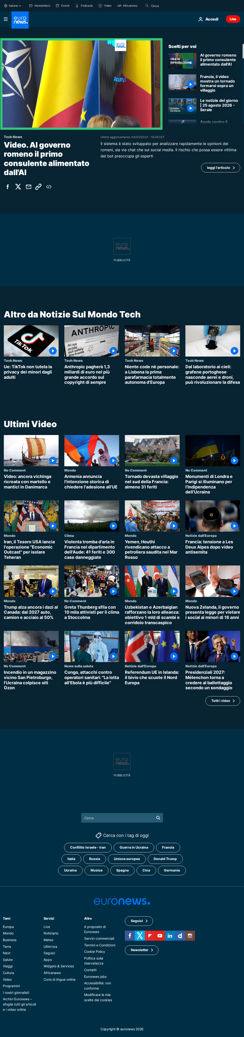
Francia (168, 847)
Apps (48, 960)
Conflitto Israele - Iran (88, 847)
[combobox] (171, 6)
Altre (88, 918)
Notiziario (51, 933)
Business (9, 940)
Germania (172, 870)
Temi (6, 918)
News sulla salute (78, 666)
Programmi (11, 986)
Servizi (49, 918)
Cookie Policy (94, 951)
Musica (96, 870)
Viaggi (8, 966)
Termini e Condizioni (99, 945)
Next (6, 953)
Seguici (49, 953)
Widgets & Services (59, 966)
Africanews (52, 973)
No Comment (15, 470)
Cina (146, 870)
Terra (7, 946)
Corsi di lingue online (60, 979)
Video (7, 979)
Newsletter (139, 950)
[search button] (147, 6)
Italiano (13, 5)
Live (233, 19)
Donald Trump (165, 859)
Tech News (13, 360)
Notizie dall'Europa (201, 535)
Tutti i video (220, 701)
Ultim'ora (50, 946)
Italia (71, 859)
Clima (69, 535)
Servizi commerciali (99, 938)
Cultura (8, 973)
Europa (8, 927)
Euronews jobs (95, 977)
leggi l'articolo (218, 168)
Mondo (70, 470)
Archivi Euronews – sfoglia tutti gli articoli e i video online (19, 1004)
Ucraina (70, 870)
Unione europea (127, 859)
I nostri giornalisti (16, 992)
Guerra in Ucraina (134, 847)
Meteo (48, 940)
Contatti (90, 970)
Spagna (122, 870)
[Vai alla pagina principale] (20, 20)
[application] (81, 84)
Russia (94, 859)
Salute (8, 960)
